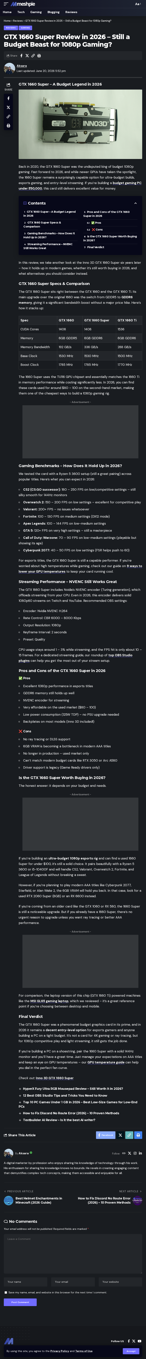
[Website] (124, 1154)
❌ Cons (97, 229)
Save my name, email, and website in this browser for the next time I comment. (58, 1292)
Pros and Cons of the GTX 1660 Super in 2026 (106, 214)
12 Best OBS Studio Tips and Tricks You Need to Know (65, 1095)
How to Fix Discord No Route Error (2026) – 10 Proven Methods (71, 1113)
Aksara (22, 66)
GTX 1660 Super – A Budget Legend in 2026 (49, 213)
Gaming (25, 28)
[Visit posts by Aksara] (8, 1153)
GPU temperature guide (106, 1062)
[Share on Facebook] (21, 56)
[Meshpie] (22, 4)
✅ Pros (96, 222)
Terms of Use (83, 1351)
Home (7, 20)
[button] (131, 1351)
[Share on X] (27, 56)
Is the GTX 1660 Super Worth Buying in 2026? (110, 238)
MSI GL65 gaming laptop (49, 1001)
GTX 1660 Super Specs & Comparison (42, 224)
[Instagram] (135, 1154)
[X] (130, 1154)
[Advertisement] (80, 431)
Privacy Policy (59, 1351)
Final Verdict (95, 247)
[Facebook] (129, 1341)
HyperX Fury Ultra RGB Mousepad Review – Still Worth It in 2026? (73, 1089)
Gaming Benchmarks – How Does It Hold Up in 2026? (49, 235)
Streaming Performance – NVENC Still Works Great (47, 246)
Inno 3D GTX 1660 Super (55, 1078)
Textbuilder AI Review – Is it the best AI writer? (59, 1120)
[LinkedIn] (140, 1154)
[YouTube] (139, 1341)
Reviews (18, 20)
